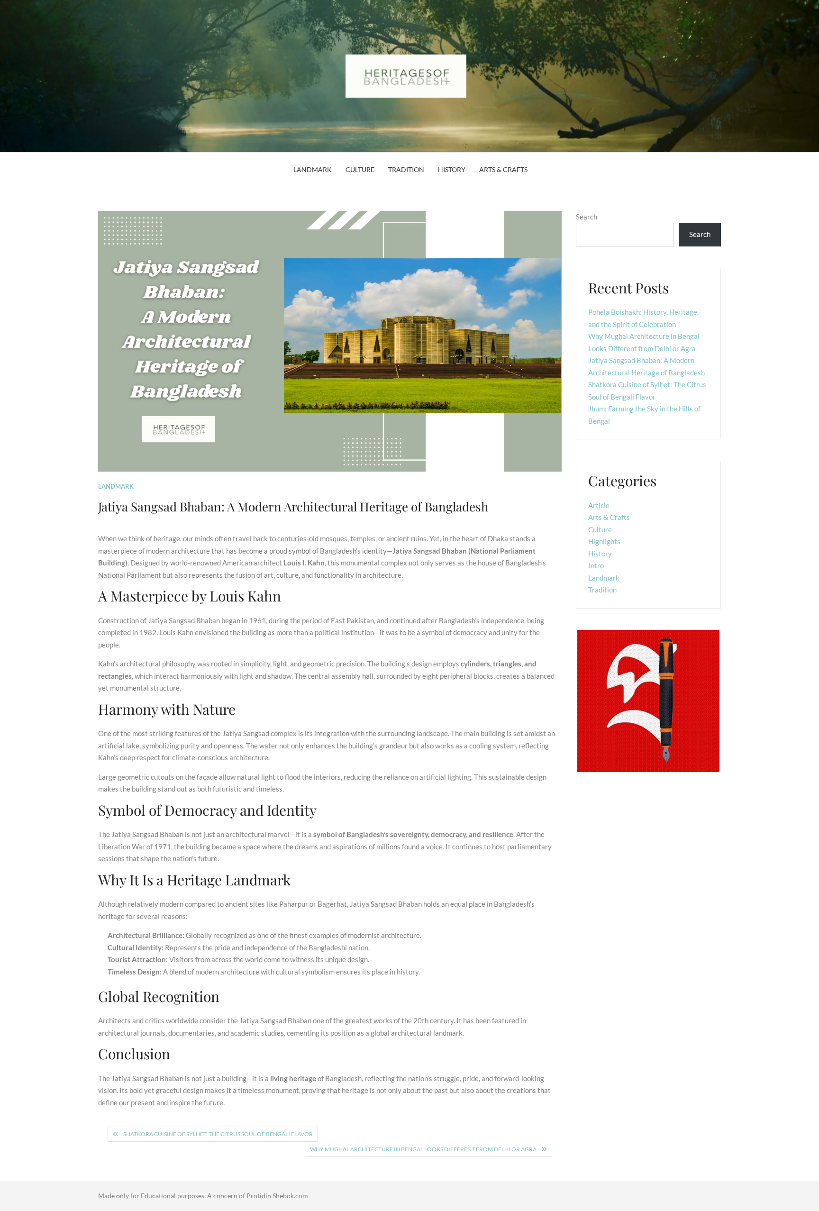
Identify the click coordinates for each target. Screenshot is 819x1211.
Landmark (312, 169)
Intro (596, 565)
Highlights (604, 541)
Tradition (406, 169)
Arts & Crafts (503, 169)
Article (599, 505)
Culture (360, 169)
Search (586, 216)
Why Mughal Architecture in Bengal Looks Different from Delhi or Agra (423, 1149)
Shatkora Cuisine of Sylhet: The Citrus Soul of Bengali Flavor (218, 1134)
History (451, 169)
